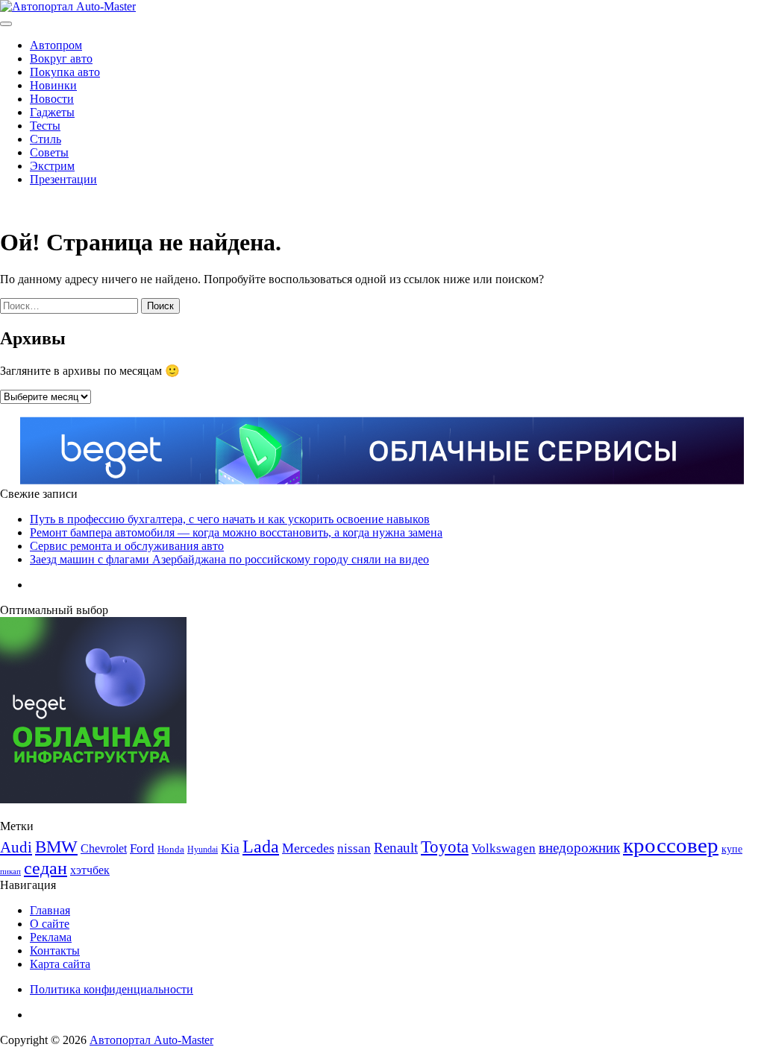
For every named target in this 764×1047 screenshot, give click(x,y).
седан (45, 868)
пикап (10, 871)
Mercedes (308, 848)
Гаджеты (52, 112)
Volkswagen (504, 848)
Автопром (56, 45)
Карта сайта (60, 964)
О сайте (49, 923)
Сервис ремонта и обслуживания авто (127, 546)
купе (731, 849)
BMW (56, 847)
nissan (354, 848)
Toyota (445, 847)
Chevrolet (104, 848)
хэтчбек (90, 870)
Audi (16, 847)
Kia (230, 848)
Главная (50, 910)
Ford (142, 848)
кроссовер (670, 845)
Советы (49, 152)
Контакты (55, 950)
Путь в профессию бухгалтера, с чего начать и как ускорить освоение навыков (230, 519)
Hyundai (202, 849)
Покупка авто (65, 72)
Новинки (53, 85)
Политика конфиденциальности (111, 989)
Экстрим (52, 165)
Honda (170, 849)
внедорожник (579, 847)
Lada (260, 846)
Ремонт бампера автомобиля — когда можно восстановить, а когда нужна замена (236, 532)
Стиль (45, 139)
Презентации (63, 179)
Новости (52, 98)
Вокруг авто (61, 58)
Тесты (45, 125)
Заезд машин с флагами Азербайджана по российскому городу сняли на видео (229, 559)
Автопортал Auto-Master (151, 1040)
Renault (396, 847)
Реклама (51, 937)
